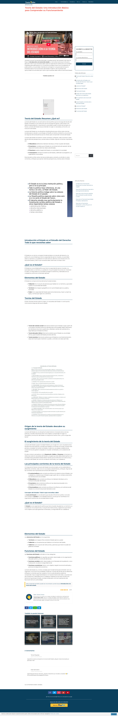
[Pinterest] (68, 692)
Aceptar (114, 714)
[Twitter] (54, 692)
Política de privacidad (51, 696)
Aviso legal (68, 696)
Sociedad (72, 1)
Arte (78, 1)
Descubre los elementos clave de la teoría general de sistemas (84, 190)
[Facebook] (50, 692)
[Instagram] (59, 692)
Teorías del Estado (80, 91)
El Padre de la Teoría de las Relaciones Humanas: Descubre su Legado (84, 185)
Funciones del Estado (81, 111)
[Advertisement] (48, 21)
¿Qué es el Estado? (81, 86)
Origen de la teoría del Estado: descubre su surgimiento (83, 94)
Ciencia (83, 1)
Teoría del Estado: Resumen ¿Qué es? (84, 77)
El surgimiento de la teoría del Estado (83, 98)
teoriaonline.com (29, 602)
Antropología (28, 4)
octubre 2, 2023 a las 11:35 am (36, 671)
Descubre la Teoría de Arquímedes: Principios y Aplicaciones (84, 200)
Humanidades (64, 1)
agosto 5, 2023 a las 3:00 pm (36, 656)
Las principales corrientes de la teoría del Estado (83, 102)
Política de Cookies (61, 696)
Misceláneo (90, 1)
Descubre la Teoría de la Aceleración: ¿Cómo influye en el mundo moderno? (84, 205)
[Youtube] (63, 692)
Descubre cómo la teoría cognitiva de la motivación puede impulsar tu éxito (84, 195)
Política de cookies (54, 713)
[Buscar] (91, 155)
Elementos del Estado (81, 88)
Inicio (56, 1)
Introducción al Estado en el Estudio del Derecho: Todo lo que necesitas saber (84, 82)
